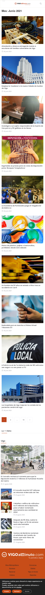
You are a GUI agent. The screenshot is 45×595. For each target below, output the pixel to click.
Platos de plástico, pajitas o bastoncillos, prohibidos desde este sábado (18, 246)
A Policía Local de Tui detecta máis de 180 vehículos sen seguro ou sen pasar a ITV (22, 366)
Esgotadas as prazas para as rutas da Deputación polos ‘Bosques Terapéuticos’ (22, 167)
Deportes (33, 575)
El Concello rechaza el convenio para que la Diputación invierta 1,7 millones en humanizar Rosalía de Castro (22, 478)
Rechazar (17, 591)
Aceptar (6, 591)
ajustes (18, 587)
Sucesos (12, 568)
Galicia (33, 568)
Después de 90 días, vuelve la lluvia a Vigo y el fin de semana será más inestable (25, 522)
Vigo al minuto (33, 572)
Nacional (12, 572)
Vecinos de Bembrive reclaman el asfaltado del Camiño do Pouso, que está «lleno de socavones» (25, 536)
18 (23, 420)
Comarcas (32, 565)
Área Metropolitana (12, 565)
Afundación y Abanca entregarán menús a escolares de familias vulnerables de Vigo (19, 47)
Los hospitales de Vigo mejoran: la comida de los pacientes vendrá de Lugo (21, 406)
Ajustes (27, 591)
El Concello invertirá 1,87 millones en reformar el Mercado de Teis (26, 491)
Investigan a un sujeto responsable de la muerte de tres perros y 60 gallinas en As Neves (22, 127)
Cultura (12, 575)
